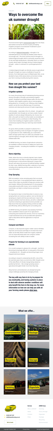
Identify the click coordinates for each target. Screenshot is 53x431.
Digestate (42, 414)
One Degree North (44, 429)
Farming (41, 409)
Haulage (41, 417)
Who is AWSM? (32, 409)
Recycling (42, 420)
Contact (30, 414)
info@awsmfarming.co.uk (13, 417)
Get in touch (10, 422)
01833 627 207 (10, 415)
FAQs (29, 417)
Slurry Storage (43, 411)
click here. (33, 290)
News (29, 411)
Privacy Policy (26, 429)
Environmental (43, 422)
